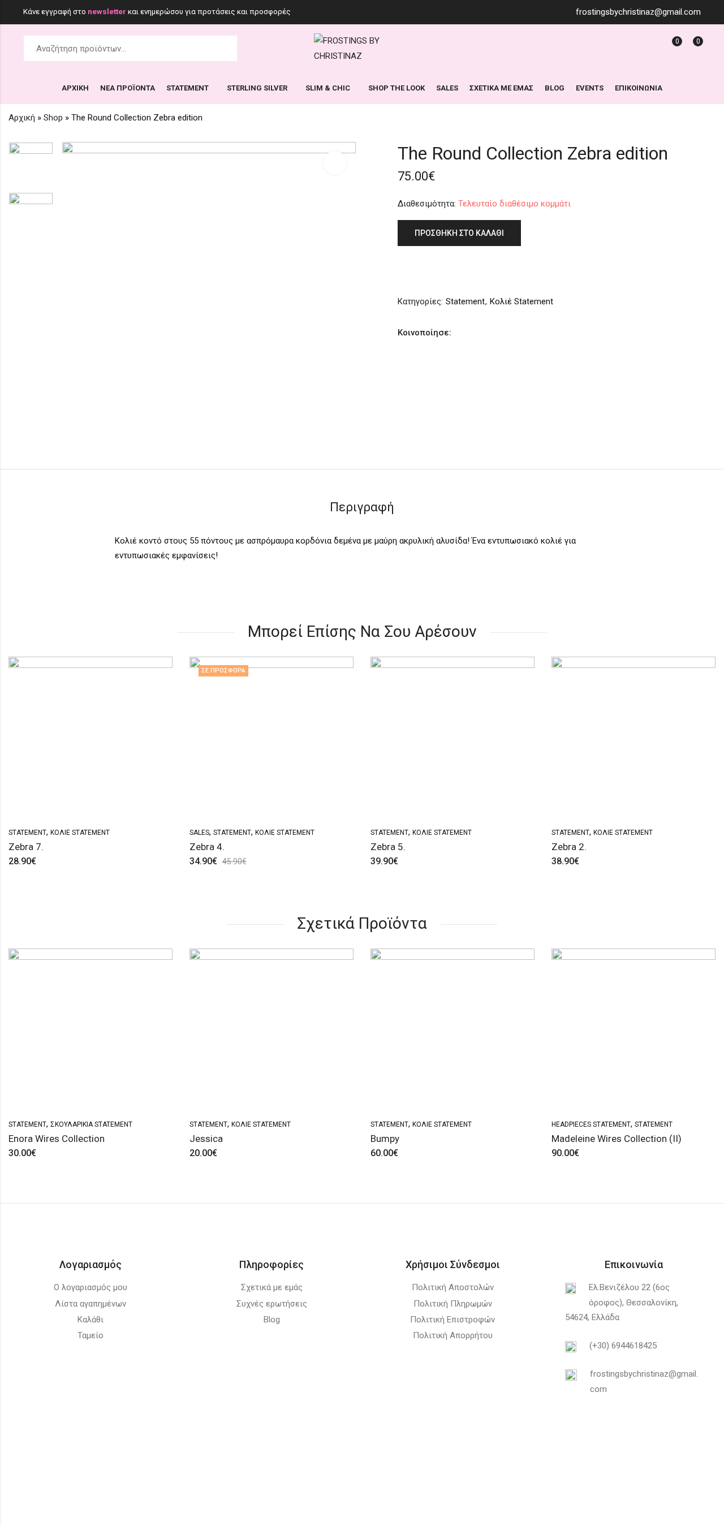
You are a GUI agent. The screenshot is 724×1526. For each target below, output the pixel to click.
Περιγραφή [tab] (362, 507)
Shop (53, 118)
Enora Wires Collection (56, 1138)
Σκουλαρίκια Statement (91, 1124)
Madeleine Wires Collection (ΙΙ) (616, 1138)
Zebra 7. (26, 846)
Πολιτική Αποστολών (453, 1287)
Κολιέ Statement (521, 301)
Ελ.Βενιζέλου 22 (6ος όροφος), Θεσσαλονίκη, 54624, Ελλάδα (621, 1302)
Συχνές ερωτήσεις (271, 1304)
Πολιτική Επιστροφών (452, 1319)
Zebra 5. (388, 846)
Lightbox (335, 163)
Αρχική (21, 118)
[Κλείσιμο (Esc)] (676, 1512)
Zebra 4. (207, 846)
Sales (199, 833)
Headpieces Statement (591, 1124)
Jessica (206, 1138)
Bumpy (384, 1138)
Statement (465, 301)
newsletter (108, 11)
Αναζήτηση (222, 49)
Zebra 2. (569, 846)
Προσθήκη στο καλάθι (459, 233)
